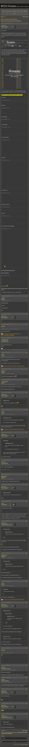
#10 (27, 409)
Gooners (3, 25)
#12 (27, 459)
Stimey (3, 650)
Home (3, 11)
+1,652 (2, 505)
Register (25, 11)
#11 (27, 432)
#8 (27, 379)
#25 (27, 713)
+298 (2, 693)
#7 (27, 368)
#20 (27, 647)
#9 (27, 392)
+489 (2, 670)
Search (10, 11)
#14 (27, 484)
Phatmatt (3, 691)
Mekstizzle (4, 476)
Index (2, 19)
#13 (27, 474)
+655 (2, 329)
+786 (2, 652)
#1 (27, 23)
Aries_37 (3, 462)
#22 (27, 677)
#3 (27, 313)
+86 (2, 682)
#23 (27, 688)
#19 (27, 602)
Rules (18, 11)
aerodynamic (4, 339)
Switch (3, 667)
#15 (27, 501)
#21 (27, 665)
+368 (2, 464)
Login (14, 13)
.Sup (2, 354)
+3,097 (2, 525)
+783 (2, 373)
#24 (27, 703)
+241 (2, 342)
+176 (2, 300)
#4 (27, 324)
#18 (27, 581)
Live (6, 11)
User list (14, 11)
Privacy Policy (16, 744)
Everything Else (13, 19)
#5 (27, 337)
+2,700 (2, 28)
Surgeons (4, 523)
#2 (27, 295)
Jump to (3, 736)
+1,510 (2, 384)
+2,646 (2, 357)
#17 (27, 553)
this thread (3, 34)
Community (6, 19)
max (2, 503)
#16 (27, 521)
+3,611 (2, 479)
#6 (27, 352)
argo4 (3, 679)
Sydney (3, 371)
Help (21, 11)
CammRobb (4, 381)
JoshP (3, 298)
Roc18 (3, 326)
